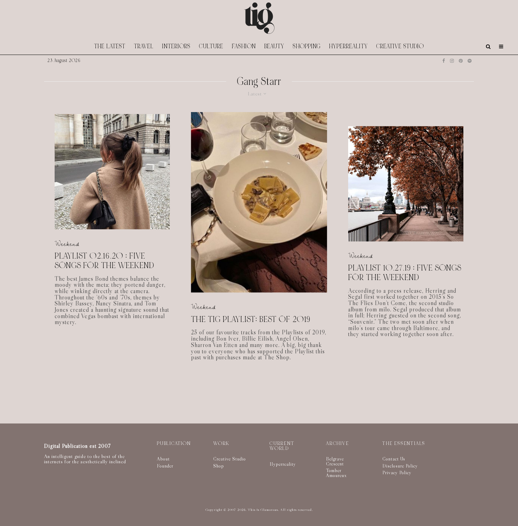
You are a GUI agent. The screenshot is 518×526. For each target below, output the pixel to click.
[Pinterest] (460, 61)
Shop (218, 466)
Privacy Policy (397, 472)
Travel (144, 46)
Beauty (274, 46)
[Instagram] (452, 61)
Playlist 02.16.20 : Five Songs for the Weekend (104, 261)
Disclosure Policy (400, 466)
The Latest (109, 46)
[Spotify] (469, 61)
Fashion (244, 46)
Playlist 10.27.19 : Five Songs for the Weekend (404, 273)
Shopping (307, 46)
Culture (211, 46)
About (163, 459)
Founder (165, 466)
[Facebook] (444, 61)
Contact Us (393, 459)
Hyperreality (348, 46)
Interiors (176, 46)
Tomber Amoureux (336, 473)
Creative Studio (400, 46)
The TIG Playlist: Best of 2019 (250, 319)
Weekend (67, 243)
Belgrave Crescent (335, 461)
